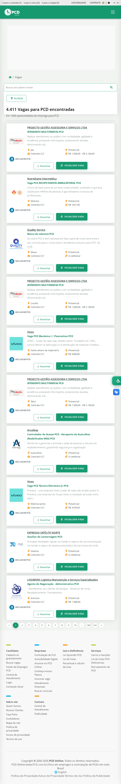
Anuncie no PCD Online (43, 665)
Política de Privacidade (24, 776)
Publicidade (41, 713)
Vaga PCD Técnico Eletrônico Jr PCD (47, 485)
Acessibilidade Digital (46, 659)
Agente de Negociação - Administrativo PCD (53, 583)
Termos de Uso (74, 776)
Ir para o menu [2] (32, 2)
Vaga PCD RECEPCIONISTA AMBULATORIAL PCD (54, 182)
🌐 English (60, 772)
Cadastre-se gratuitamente (13, 656)
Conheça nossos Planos (43, 673)
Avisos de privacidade (18, 734)
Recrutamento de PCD (100, 668)
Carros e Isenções (100, 654)
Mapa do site (13, 722)
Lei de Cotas (69, 659)
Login (9, 682)
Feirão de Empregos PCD (17, 668)
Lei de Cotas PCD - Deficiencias (101, 660)
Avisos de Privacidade (51, 776)
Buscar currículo (43, 690)
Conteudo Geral (14, 686)
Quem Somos (13, 705)
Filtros (18, 98)
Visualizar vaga (74, 165)
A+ (118, 2)
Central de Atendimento (13, 676)
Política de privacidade (12, 728)
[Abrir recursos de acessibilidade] (116, 380)
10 (75, 625)
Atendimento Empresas (42, 684)
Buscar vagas (13, 662)
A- (114, 2)
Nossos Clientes (14, 710)
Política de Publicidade (96, 776)
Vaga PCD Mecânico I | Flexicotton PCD (50, 336)
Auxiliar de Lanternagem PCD (44, 536)
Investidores (12, 718)
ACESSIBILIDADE (78, 2)
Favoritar (44, 166)
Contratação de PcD (45, 654)
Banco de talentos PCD (40, 233)
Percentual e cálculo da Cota (73, 665)
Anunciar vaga (42, 678)
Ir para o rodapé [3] (50, 2)
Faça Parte (11, 714)
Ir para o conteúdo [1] (12, 2)
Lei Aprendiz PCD (72, 654)
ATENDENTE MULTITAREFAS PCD (45, 131)
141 (95, 625)
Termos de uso (14, 739)
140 (88, 625)
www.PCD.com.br (36, 764)
